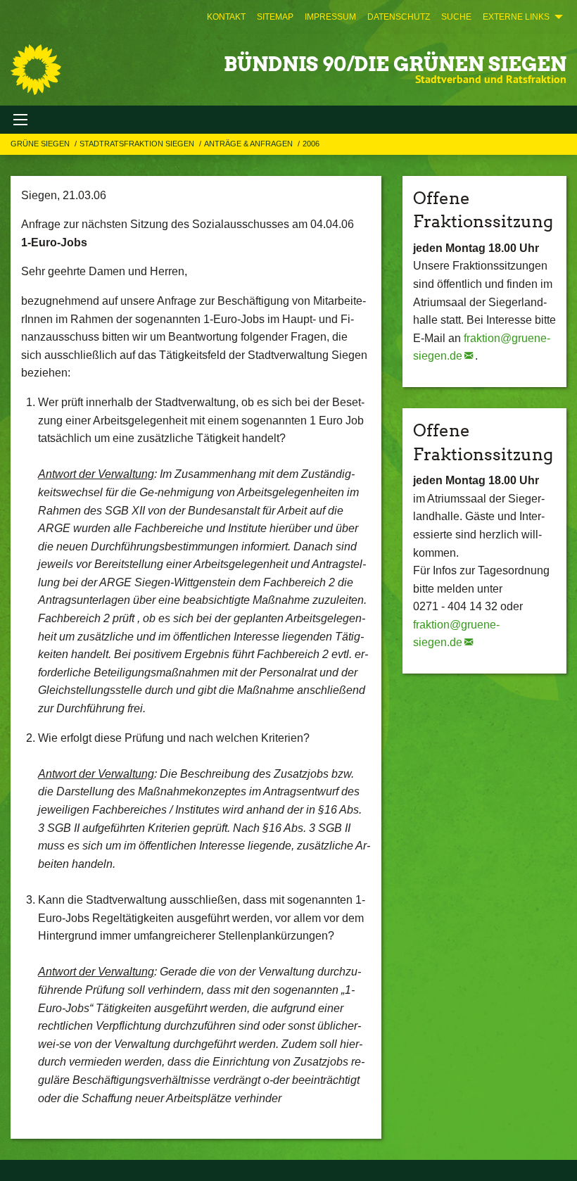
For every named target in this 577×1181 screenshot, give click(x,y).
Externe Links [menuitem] (516, 17)
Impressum (330, 17)
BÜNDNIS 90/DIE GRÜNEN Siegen (395, 64)
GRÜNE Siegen (41, 143)
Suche (456, 17)
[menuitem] (226, 17)
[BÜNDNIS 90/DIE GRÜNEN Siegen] (36, 69)
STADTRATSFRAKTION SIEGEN (138, 143)
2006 (311, 143)
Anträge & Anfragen (249, 143)
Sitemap (275, 17)
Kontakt (226, 17)
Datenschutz (398, 17)
